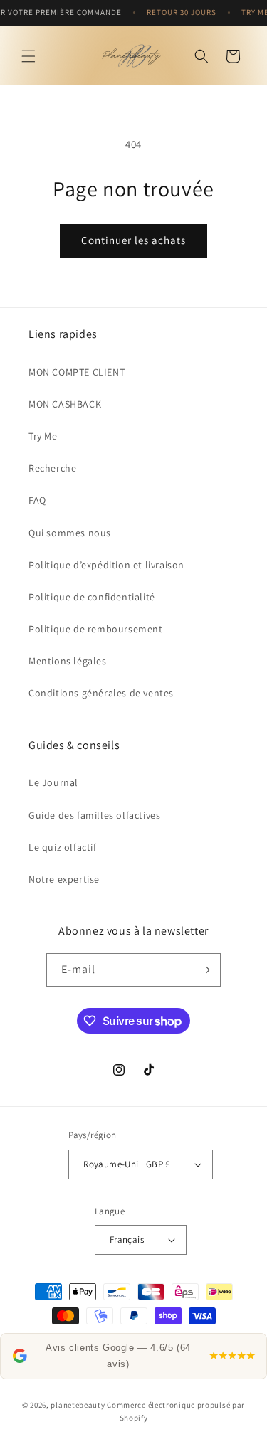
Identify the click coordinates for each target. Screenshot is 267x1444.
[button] (28, 56)
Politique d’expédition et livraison (106, 564)
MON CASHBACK (64, 404)
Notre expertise (64, 879)
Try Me (43, 436)
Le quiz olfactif (62, 847)
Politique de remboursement (95, 628)
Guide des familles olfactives (94, 815)
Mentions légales (67, 660)
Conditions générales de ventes (101, 692)
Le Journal (53, 782)
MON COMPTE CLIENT (76, 372)
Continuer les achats (133, 240)
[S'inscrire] (204, 970)
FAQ (37, 500)
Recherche (52, 468)
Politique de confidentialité (91, 596)
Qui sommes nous (69, 532)
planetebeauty (78, 1405)
